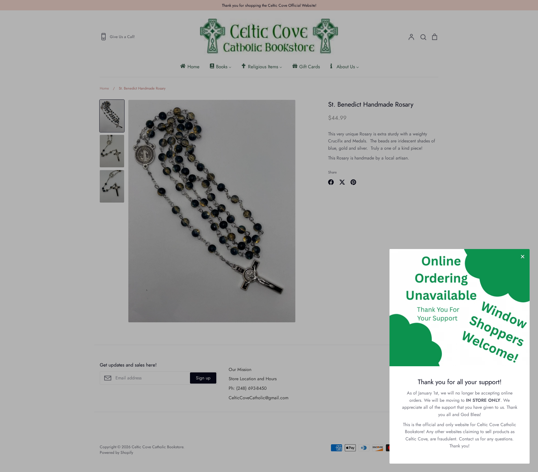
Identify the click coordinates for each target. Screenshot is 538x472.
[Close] (522, 256)
